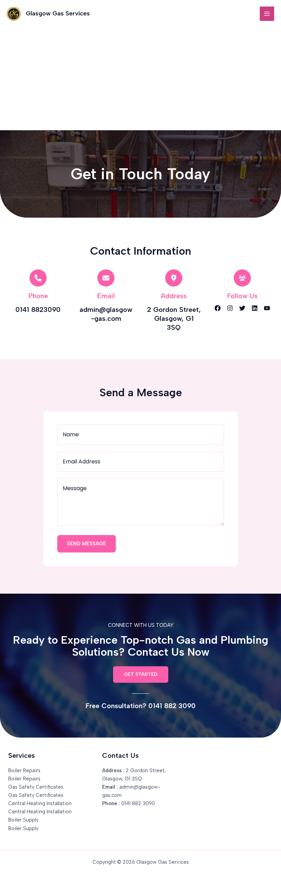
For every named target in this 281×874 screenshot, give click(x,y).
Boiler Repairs (24, 770)
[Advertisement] (140, 79)
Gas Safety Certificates (35, 787)
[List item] (218, 308)
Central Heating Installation (40, 803)
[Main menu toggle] (267, 14)
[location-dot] (173, 278)
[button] (140, 674)
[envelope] (105, 278)
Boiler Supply (23, 820)
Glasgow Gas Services (58, 13)
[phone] (38, 278)
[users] (242, 278)
